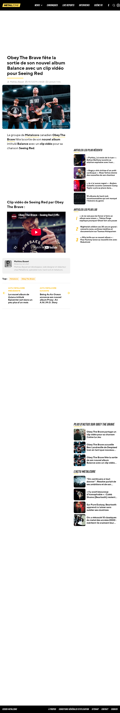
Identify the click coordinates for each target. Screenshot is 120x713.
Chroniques (52, 5)
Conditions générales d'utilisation (74, 709)
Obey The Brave (28, 279)
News (37, 5)
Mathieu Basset (17, 81)
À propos (52, 709)
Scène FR (98, 5)
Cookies (114, 709)
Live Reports (68, 5)
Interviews (84, 5)
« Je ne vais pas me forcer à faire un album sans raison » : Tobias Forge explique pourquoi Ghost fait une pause (98, 218)
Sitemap (95, 709)
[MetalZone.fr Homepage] (11, 5)
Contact (104, 709)
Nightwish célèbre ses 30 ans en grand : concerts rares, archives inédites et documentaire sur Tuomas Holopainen (98, 229)
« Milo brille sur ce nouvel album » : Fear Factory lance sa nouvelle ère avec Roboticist (98, 239)
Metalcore (32, 135)
